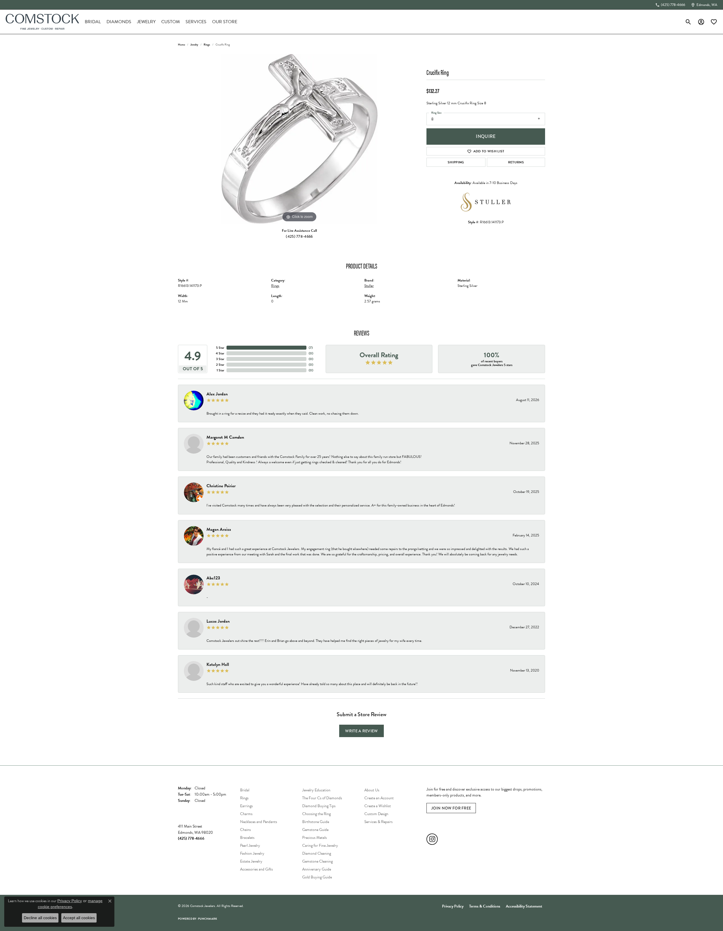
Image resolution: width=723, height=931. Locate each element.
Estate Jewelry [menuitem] (251, 861)
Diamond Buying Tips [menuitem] (319, 806)
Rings (207, 44)
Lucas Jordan (218, 621)
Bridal (93, 21)
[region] (299, 139)
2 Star (220, 364)
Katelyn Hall (217, 664)
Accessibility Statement (524, 906)
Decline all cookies (40, 917)
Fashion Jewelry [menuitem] (252, 853)
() (311, 347)
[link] (670, 5)
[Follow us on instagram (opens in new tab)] (432, 839)
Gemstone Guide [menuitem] (315, 830)
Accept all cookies (79, 917)
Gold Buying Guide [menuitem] (317, 877)
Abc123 (213, 578)
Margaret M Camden (225, 437)
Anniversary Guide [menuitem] (316, 869)
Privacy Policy (452, 906)
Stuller (369, 286)
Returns (516, 162)
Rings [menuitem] (244, 798)
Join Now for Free (451, 808)
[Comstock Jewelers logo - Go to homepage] (42, 22)
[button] (688, 21)
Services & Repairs (378, 822)
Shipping (456, 162)
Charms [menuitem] (246, 814)
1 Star (220, 370)
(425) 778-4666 (299, 236)
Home (181, 44)
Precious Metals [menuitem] (314, 838)
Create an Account (379, 798)
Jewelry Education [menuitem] (316, 790)
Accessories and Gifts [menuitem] (256, 869)
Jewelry (146, 21)
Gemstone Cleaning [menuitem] (317, 861)
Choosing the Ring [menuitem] (316, 814)
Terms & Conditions (484, 906)
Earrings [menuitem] (246, 806)
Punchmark (207, 919)
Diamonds (118, 21)
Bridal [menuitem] (244, 790)
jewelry (194, 44)
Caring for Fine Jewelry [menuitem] (320, 845)
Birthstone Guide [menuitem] (315, 822)
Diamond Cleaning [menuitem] (316, 853)
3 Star (220, 358)
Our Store (224, 21)
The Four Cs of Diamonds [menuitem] (322, 798)
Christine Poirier (221, 485)
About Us (371, 790)
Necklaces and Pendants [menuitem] (258, 822)
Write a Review (361, 731)
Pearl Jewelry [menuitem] (250, 845)
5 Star (220, 347)
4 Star (220, 353)
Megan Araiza (218, 529)
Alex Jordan (217, 394)
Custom (170, 21)
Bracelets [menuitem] (247, 838)
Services (196, 21)
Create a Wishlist (377, 806)
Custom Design (376, 814)
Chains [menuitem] (245, 830)
